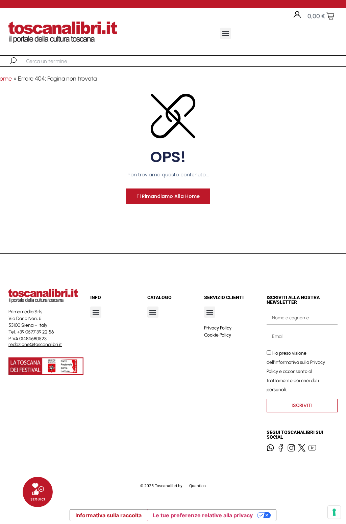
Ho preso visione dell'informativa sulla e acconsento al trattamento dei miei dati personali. (296, 371)
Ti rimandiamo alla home (168, 196)
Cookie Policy (217, 335)
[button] (225, 33)
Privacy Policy (217, 328)
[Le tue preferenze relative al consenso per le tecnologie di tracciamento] (334, 512)
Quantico (197, 486)
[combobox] (61, 61)
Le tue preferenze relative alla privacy (203, 515)
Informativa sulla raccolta (108, 515)
